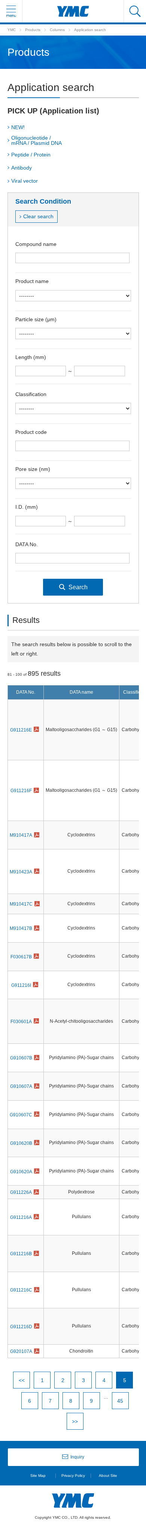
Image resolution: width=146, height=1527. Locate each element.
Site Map (38, 1475)
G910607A (21, 1086)
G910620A (21, 1171)
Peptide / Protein (31, 155)
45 (120, 1401)
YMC (11, 30)
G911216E (21, 730)
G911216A (21, 1217)
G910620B (21, 1143)
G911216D (21, 1326)
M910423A (21, 871)
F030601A (21, 1021)
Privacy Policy (73, 1475)
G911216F (21, 790)
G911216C (21, 1290)
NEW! (18, 127)
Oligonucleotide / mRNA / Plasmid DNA (36, 140)
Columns (57, 30)
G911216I (21, 985)
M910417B (21, 928)
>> (75, 1421)
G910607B (21, 1058)
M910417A (21, 835)
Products (32, 30)
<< (22, 1380)
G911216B (21, 1253)
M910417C (21, 904)
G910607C (21, 1114)
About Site (108, 1475)
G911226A (21, 1192)
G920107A (21, 1351)
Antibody (21, 168)
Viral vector (24, 181)
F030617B (21, 956)
